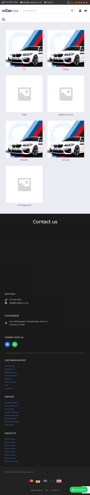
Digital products (66, 115)
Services (65, 160)
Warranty (8, 379)
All (24, 69)
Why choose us (10, 382)
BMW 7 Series (10, 458)
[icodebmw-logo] (10, 10)
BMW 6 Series (10, 455)
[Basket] (85, 11)
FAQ (6, 385)
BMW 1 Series (10, 439)
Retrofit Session (11, 418)
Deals (24, 115)
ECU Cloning (9, 409)
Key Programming (12, 415)
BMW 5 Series (10, 452)
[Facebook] (7, 344)
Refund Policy (10, 369)
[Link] (80, 10)
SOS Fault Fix (10, 425)
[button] (3, 19)
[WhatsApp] (14, 344)
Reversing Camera (12, 422)
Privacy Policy (10, 366)
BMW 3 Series (10, 445)
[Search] (72, 10)
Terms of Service (11, 376)
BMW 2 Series (10, 442)
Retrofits (24, 160)
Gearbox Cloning (11, 412)
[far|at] (7, 303)
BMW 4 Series (10, 449)
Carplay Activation (12, 403)
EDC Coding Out (11, 406)
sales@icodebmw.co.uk (18, 303)
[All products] (24, 48)
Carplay (65, 69)
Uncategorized (24, 205)
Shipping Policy (10, 372)
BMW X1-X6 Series (12, 461)
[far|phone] (7, 300)
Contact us (9, 388)
